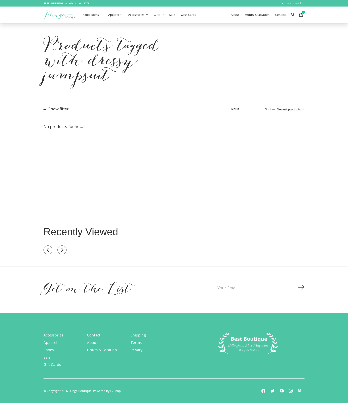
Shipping (138, 335)
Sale (172, 15)
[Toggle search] (293, 14)
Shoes (49, 349)
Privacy (136, 349)
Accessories (136, 15)
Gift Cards (52, 364)
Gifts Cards (188, 15)
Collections (91, 15)
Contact (280, 15)
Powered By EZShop (107, 391)
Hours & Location (257, 15)
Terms (136, 342)
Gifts (157, 15)
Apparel (113, 15)
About (235, 15)
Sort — (270, 109)
